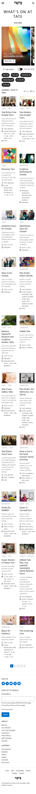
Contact (21, 773)
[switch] (20, 69)
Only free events (29, 69)
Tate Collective (6, 749)
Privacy (28, 771)
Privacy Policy (5, 705)
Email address (6, 694)
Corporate (5, 760)
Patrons (4, 755)
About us (4, 725)
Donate (4, 757)
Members (5, 752)
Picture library (6, 736)
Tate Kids (4, 741)
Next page (27, 666)
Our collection (6, 728)
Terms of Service (17, 705)
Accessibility (20, 771)
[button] (33, 3)
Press (7, 771)
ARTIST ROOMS (7, 738)
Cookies (14, 773)
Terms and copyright (8, 730)
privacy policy (9, 709)
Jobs (12, 771)
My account (5, 762)
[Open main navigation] (7, 3)
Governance (5, 733)
